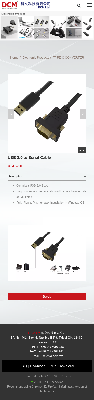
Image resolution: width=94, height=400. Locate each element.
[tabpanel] (47, 25)
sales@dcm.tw (52, 356)
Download (37, 366)
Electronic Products (36, 57)
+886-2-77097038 (51, 346)
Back (47, 296)
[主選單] (89, 5)
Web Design (62, 376)
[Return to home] (26, 5)
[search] (79, 6)
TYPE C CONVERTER (68, 57)
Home (14, 57)
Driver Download (61, 366)
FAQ (23, 366)
